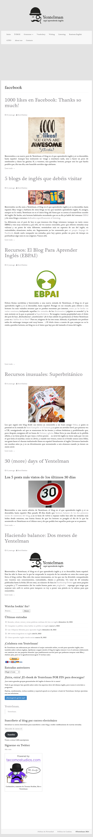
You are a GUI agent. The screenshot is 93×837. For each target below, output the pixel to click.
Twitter (70, 582)
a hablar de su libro (20, 319)
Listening (62, 34)
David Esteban (22, 115)
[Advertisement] (46, 62)
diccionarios (60, 311)
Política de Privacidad (46, 832)
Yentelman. (12, 706)
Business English (75, 34)
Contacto (29, 40)
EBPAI (85, 215)
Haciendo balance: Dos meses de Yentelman (41, 538)
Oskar (75, 424)
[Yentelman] (46, 15)
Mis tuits (8, 749)
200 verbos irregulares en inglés (20, 634)
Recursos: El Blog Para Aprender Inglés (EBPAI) (41, 253)
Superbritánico (42, 314)
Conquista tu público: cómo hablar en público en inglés (28, 626)
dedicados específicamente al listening (43, 218)
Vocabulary (41, 34)
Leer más (10, 168)
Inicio (9, 34)
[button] (46, 135)
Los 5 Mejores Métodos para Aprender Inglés (25, 630)
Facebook (61, 582)
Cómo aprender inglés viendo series (21, 637)
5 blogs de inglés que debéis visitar (43, 178)
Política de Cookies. (64, 832)
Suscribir (11, 734)
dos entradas (43, 311)
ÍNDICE (17, 34)
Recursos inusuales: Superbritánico (43, 374)
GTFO (9, 40)
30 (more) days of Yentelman (37, 461)
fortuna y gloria (46, 433)
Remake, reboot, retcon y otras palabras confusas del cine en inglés (33, 622)
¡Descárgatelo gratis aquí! (15, 698)
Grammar (28, 34)
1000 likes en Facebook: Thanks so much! (43, 103)
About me (18, 40)
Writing (52, 34)
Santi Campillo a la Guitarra (39, 427)
